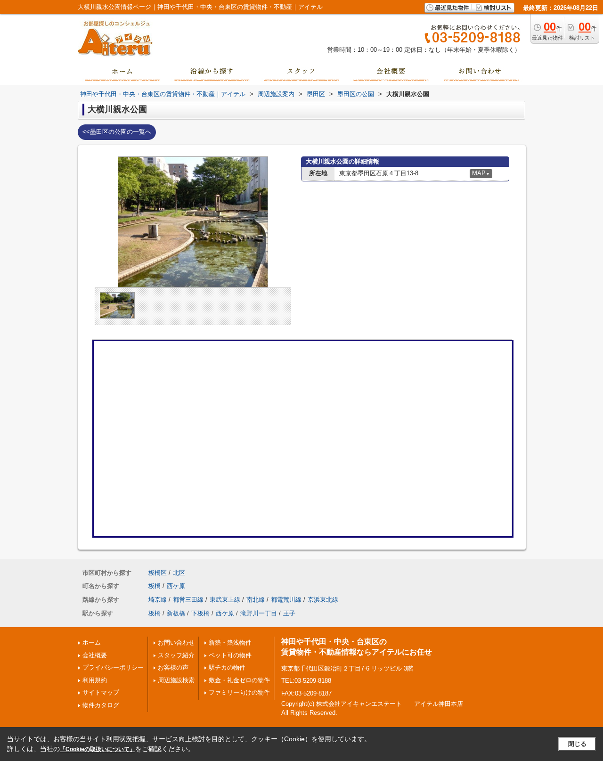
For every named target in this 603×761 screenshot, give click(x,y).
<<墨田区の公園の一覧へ (116, 131)
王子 (289, 613)
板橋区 (157, 572)
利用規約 (94, 680)
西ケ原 (176, 585)
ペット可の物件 (230, 655)
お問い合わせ (176, 642)
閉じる (577, 743)
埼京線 (157, 599)
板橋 (154, 585)
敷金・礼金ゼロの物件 (239, 680)
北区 (179, 572)
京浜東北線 (323, 599)
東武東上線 (225, 599)
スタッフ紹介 (176, 655)
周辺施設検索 (176, 680)
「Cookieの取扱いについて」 (97, 749)
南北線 (255, 599)
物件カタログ (100, 705)
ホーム (91, 642)
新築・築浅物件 (230, 642)
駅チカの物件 (227, 667)
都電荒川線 (286, 599)
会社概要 (94, 655)
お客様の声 (173, 667)
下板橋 (200, 613)
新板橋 (176, 613)
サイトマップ (100, 692)
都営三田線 (188, 599)
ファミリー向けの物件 (239, 692)
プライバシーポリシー (113, 667)
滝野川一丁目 (258, 613)
